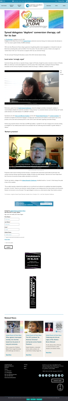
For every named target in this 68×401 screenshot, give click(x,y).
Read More (8, 354)
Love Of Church (8, 370)
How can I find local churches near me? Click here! (11, 375)
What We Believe (12, 6)
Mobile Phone (8, 232)
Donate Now (61, 1)
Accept (28, 399)
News (25, 366)
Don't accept (33, 399)
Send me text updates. (9, 242)
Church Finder (16, 1)
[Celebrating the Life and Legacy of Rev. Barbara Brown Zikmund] (54, 327)
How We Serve (19, 6)
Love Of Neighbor (8, 372)
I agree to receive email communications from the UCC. (15, 237)
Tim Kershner (9, 39)
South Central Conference (24, 108)
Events (20, 1)
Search (56, 1)
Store (26, 1)
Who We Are (3, 5)
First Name (8, 216)
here (54, 368)
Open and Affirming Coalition (22, 116)
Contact (23, 1)
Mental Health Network (42, 116)
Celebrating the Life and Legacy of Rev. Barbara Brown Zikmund (52, 339)
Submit (8, 247)
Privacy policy (39, 399)
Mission (6, 369)
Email (6, 227)
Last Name (8, 222)
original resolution (54, 116)
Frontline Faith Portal (30, 1)
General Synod (27, 41)
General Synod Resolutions (10, 377)
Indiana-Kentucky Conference (29, 180)
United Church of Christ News (17, 211)
